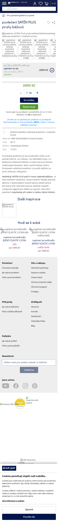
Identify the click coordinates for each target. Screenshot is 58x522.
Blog (33, 325)
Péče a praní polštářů (11, 345)
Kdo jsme (35, 306)
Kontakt (34, 311)
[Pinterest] (34, 386)
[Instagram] (25, 386)
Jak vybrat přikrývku (10, 306)
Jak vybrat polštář (9, 341)
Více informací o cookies (13, 501)
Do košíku (29, 100)
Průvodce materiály (10, 268)
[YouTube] (5, 386)
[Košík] (44, 3)
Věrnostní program (39, 287)
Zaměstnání (36, 316)
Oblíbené (38, 3)
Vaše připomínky (38, 321)
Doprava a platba (38, 272)
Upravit (28, 509)
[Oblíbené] (48, 22)
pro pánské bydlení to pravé (20, 15)
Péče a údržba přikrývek (12, 311)
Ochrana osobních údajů (41, 282)
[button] (4, 35)
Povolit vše (28, 516)
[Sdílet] (53, 22)
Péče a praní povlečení (11, 277)
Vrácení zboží (36, 277)
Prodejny (35, 291)
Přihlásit (32, 3)
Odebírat (29, 369)
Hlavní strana (3, 15)
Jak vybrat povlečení (10, 272)
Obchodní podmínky (39, 268)
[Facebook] (16, 386)
